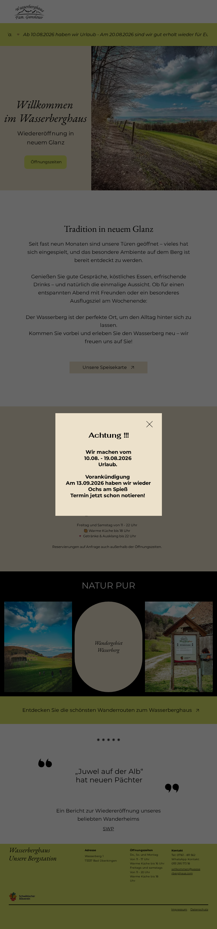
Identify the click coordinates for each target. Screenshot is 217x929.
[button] (149, 424)
